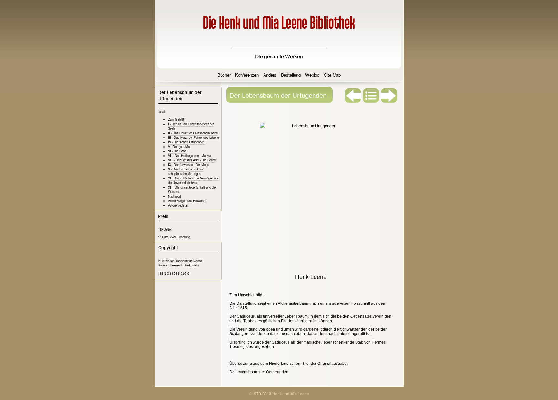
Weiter (389, 95)
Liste (371, 95)
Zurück (353, 95)
